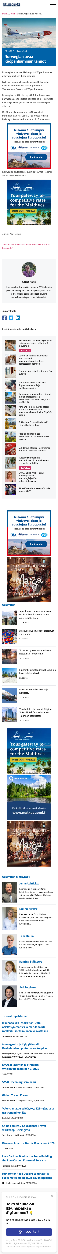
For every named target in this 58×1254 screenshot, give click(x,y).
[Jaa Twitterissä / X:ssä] (11, 317)
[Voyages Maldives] (29, 201)
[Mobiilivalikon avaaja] (53, 4)
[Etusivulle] (19, 4)
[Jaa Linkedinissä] (18, 317)
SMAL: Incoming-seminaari (19, 1082)
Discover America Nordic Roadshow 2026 (28, 1143)
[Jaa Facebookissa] (4, 317)
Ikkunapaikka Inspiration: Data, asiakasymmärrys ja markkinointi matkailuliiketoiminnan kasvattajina (25, 1027)
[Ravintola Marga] (29, 579)
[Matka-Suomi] (29, 797)
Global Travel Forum (15, 1095)
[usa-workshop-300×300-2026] (29, 145)
